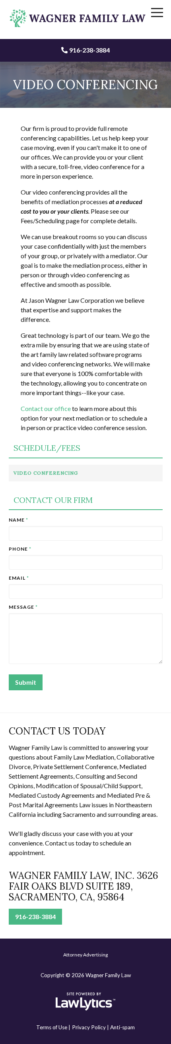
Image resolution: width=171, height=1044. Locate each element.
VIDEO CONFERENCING (46, 473)
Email (19, 578)
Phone (20, 549)
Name (18, 520)
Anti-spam (122, 1027)
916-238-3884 (89, 50)
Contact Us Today (57, 731)
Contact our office (46, 408)
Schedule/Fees (47, 448)
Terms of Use (51, 1027)
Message (23, 607)
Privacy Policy (89, 1027)
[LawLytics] (85, 1001)
